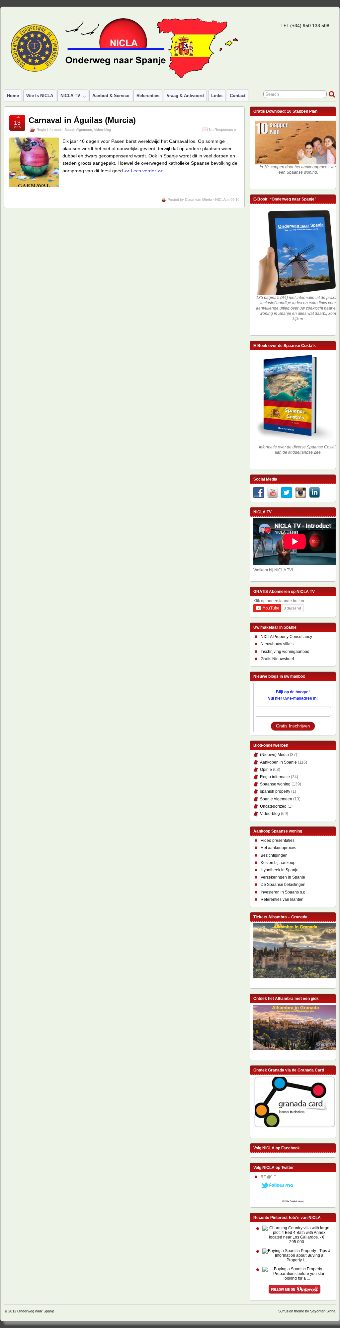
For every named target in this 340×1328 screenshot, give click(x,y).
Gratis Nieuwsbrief (277, 659)
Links (216, 95)
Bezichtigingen (274, 855)
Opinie (266, 769)
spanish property (275, 791)
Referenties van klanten (282, 899)
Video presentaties (278, 840)
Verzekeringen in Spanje (283, 877)
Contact (237, 95)
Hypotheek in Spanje (279, 870)
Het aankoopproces (278, 847)
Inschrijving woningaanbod (285, 651)
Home (13, 95)
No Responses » (222, 130)
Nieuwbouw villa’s (277, 644)
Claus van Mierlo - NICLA (205, 200)
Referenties (147, 95)
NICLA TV (70, 95)
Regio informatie (49, 130)
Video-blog (102, 130)
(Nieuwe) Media (274, 754)
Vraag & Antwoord (185, 95)
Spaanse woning (275, 784)
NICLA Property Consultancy (286, 636)
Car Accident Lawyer (295, 1201)
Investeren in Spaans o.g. (283, 892)
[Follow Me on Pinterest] (294, 1290)
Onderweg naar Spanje (35, 1311)
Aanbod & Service (110, 95)
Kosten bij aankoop (278, 862)
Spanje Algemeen (78, 130)
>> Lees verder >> (143, 170)
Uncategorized (273, 806)
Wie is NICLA (39, 95)
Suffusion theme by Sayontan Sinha (306, 1311)
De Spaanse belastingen (283, 884)
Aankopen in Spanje (278, 762)
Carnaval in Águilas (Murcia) (82, 120)
